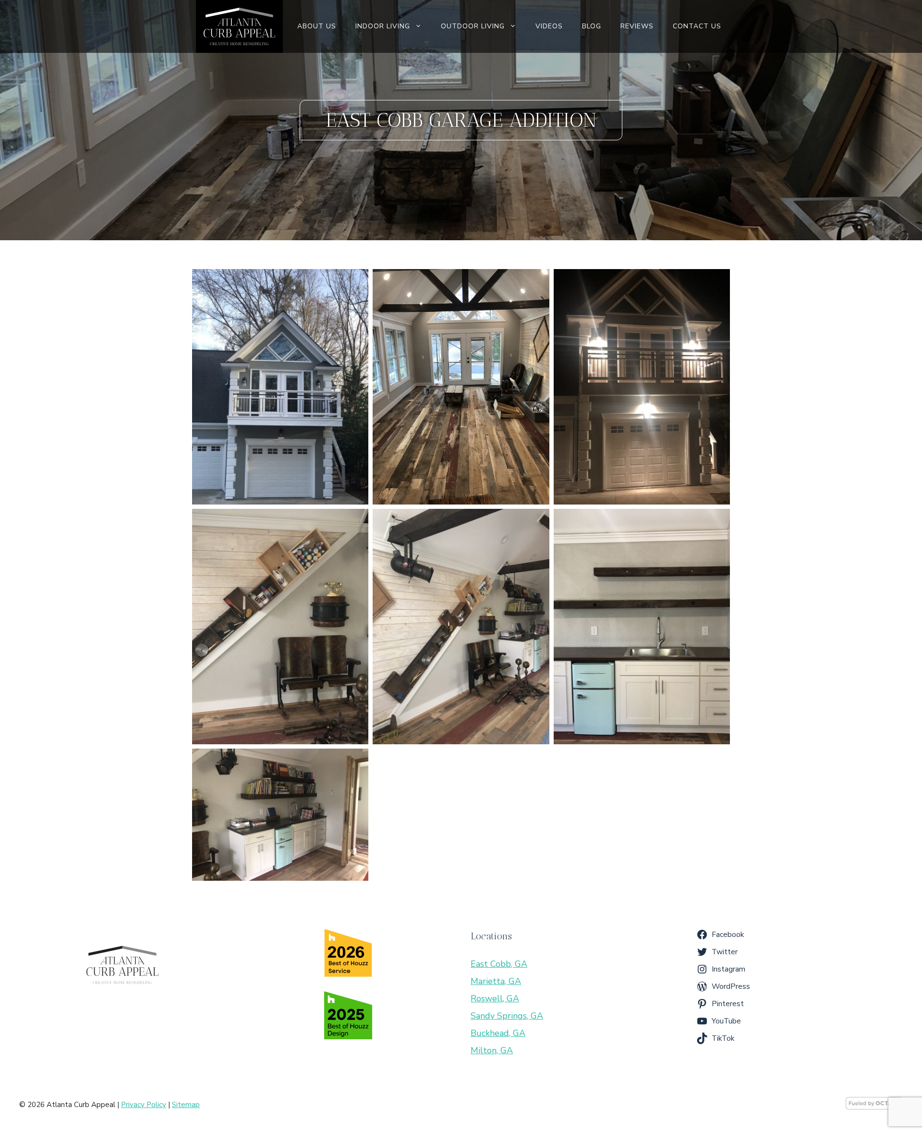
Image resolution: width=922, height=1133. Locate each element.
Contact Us (697, 26)
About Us (316, 26)
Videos (549, 26)
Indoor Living (382, 26)
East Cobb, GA (499, 964)
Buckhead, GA (498, 1033)
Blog (591, 26)
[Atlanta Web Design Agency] (874, 1107)
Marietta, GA (496, 981)
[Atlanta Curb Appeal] (239, 26)
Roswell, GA (495, 998)
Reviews (637, 26)
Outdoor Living (473, 26)
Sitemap (186, 1104)
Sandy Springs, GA (507, 1016)
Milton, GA (492, 1050)
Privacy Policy (143, 1104)
